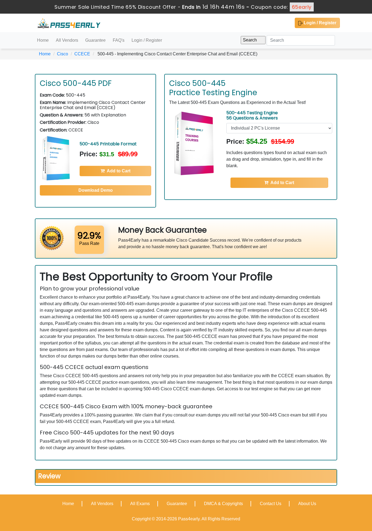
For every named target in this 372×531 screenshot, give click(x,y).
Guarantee (95, 40)
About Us (307, 503)
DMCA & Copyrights (223, 503)
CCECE (82, 54)
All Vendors (67, 40)
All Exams (140, 503)
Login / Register (319, 22)
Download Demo (95, 190)
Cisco (62, 54)
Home (43, 40)
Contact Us (270, 503)
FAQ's (118, 40)
